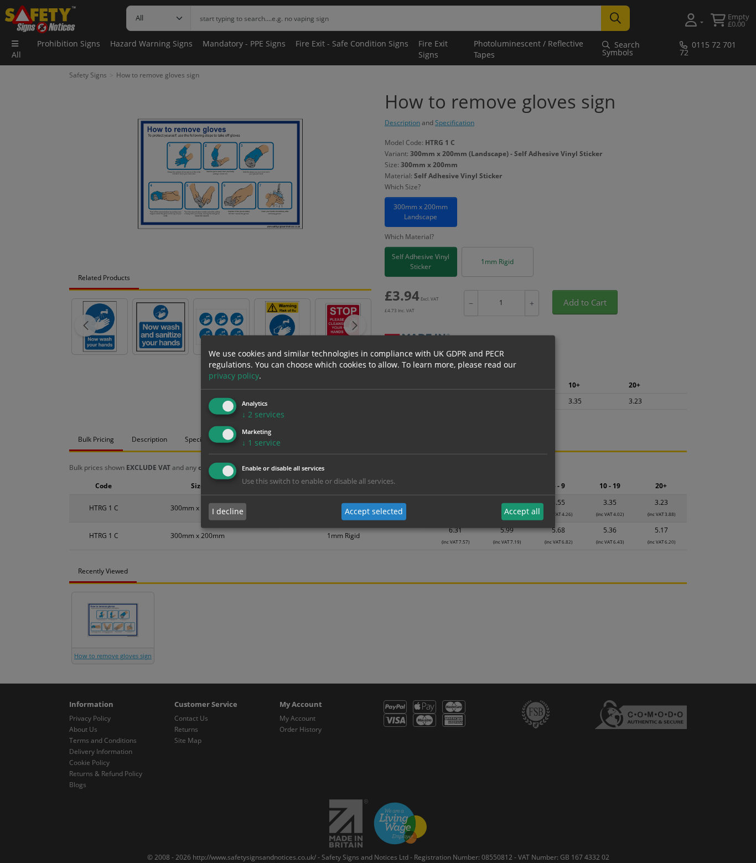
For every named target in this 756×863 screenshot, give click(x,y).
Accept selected (374, 511)
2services (263, 414)
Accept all (522, 511)
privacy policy (234, 375)
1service (261, 442)
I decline (228, 511)
